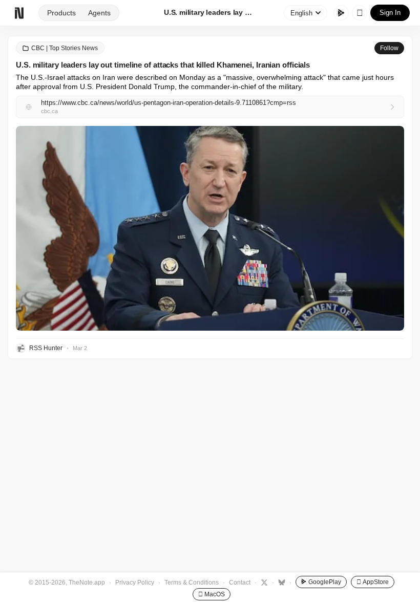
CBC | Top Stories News (64, 48)
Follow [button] (389, 48)
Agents (99, 13)
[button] (210, 228)
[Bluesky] (280, 582)
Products (61, 13)
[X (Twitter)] (263, 582)
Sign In (390, 12)
